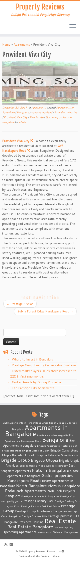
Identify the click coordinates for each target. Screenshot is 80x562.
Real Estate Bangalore (30, 526)
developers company (56, 465)
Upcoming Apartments (19, 531)
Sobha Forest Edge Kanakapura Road (45, 311)
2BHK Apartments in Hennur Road (22, 422)
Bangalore (23, 112)
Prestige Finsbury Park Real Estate (40, 506)
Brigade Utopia (44, 460)
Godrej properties (57, 475)
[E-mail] (12, 544)
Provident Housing (65, 112)
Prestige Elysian (20, 304)
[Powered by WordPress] (62, 550)
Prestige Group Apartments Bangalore (41, 511)
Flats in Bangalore (50, 470)
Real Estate (37, 117)
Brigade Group (15, 460)
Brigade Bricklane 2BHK (35, 450)
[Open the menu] (72, 26)
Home (6, 44)
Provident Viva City (16, 117)
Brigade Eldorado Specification (57, 455)
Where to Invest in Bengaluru (32, 359)
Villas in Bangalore (65, 532)
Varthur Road (44, 532)
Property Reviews (40, 7)
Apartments (22, 44)
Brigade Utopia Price (31, 465)
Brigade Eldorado (24, 455)
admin (22, 122)
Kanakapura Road (42, 112)
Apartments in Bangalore (36, 430)
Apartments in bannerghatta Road (56, 435)
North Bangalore (31, 485)
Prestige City (67, 496)
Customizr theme (50, 556)
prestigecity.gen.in (11, 501)
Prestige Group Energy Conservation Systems (44, 365)
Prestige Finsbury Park (38, 501)
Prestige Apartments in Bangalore (40, 496)
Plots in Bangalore (64, 485)
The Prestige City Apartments (33, 388)
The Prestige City (63, 527)
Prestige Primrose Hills (34, 516)
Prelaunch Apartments (25, 491)
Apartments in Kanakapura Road (23, 440)
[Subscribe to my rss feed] (7, 544)
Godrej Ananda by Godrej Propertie (36, 382)
